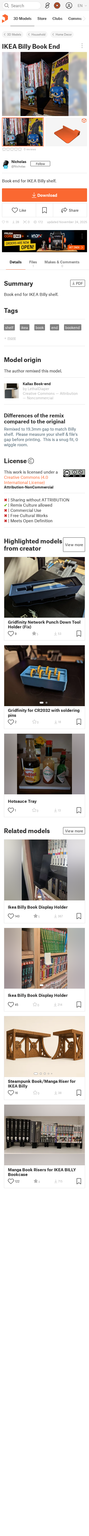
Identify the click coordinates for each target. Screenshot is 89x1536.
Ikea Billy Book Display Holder (38, 907)
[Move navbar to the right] (84, 18)
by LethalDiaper (36, 388)
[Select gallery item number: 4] (49, 1074)
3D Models (14, 34)
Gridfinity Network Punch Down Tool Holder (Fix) (44, 624)
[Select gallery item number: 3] (48, 897)
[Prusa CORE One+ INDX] (44, 241)
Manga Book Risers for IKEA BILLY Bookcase (42, 1172)
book (40, 327)
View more (74, 544)
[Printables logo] (5, 18)
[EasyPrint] (47, 5)
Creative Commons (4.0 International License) (28, 482)
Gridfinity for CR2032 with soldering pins (44, 712)
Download (47, 195)
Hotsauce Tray (22, 801)
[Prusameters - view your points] (57, 5)
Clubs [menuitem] (57, 18)
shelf (9, 327)
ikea (24, 327)
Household (38, 34)
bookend (72, 327)
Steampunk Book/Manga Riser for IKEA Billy (42, 1083)
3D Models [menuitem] (22, 18)
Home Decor (64, 34)
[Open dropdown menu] (82, 46)
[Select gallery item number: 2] (46, 703)
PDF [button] (79, 283)
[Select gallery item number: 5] (52, 1074)
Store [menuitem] (41, 18)
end (54, 327)
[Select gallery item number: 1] (42, 703)
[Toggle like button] (11, 634)
